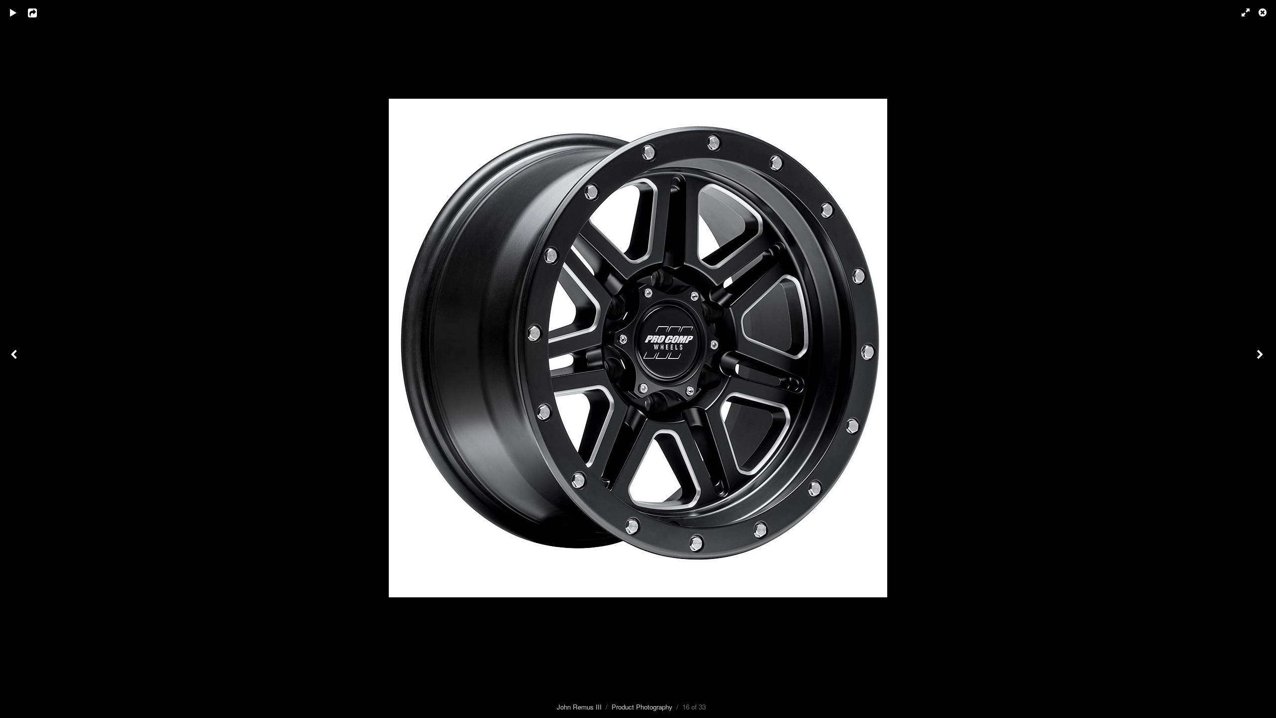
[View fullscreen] (1241, 12)
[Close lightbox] (1263, 12)
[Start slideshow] (13, 12)
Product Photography (642, 707)
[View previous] (15, 359)
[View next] (1261, 359)
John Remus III (579, 707)
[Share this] (39, 12)
